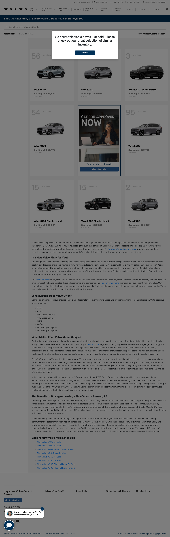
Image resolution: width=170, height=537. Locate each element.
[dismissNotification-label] (42, 509)
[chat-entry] (9, 525)
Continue (85, 53)
